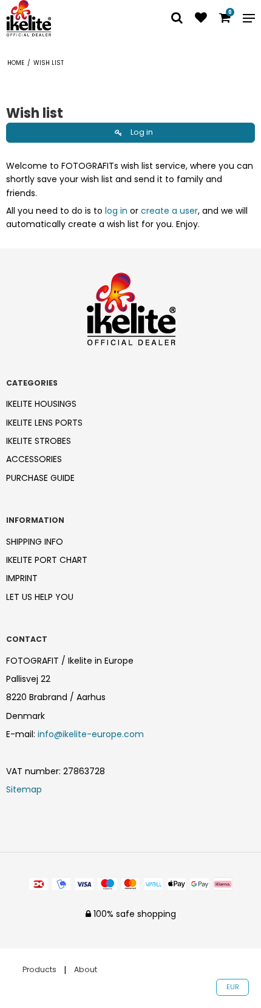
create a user (169, 211)
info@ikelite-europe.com (91, 734)
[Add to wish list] (201, 19)
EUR (232, 987)
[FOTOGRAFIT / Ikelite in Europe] (65, 18)
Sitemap (24, 789)
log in (116, 211)
